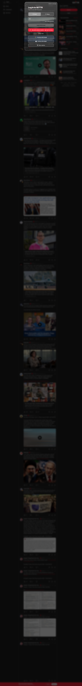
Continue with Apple (42, 41)
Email (35, 14)
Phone (48, 14)
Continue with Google (42, 37)
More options (42, 45)
